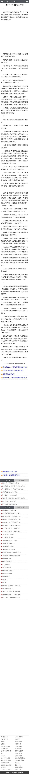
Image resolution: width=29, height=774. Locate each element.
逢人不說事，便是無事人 (9, 501)
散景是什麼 (18, 769)
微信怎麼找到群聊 (5, 746)
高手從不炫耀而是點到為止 (9, 504)
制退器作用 (18, 765)
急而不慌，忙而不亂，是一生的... (11, 585)
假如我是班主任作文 (8, 570)
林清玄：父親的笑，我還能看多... (11, 531)
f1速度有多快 (4, 748)
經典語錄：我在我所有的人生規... (11, 519)
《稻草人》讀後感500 (8, 543)
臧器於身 (17, 739)
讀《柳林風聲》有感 (8, 537)
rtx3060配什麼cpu (19, 760)
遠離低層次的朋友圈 (8, 374)
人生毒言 (4, 582)
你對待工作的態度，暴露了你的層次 (13, 370)
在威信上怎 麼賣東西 (6, 751)
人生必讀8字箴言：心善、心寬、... (12, 513)
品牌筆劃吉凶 (4, 739)
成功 (8, 156)
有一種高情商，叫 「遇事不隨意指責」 (13, 489)
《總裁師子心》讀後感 (8, 549)
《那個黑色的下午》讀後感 (9, 540)
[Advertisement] (14, 37)
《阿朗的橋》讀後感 (8, 534)
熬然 (2, 753)
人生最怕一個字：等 (8, 588)
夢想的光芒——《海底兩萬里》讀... (12, 552)
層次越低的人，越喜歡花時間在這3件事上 (15, 377)
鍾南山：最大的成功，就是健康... (11, 591)
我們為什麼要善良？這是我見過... (11, 594)
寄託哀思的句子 (6, 558)
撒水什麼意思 (18, 748)
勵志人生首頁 (5, 1)
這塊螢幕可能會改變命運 (9, 510)
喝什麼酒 (3, 767)
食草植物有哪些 (19, 767)
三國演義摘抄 (6, 576)
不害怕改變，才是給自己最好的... (11, 597)
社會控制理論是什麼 (6, 765)
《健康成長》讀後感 (8, 546)
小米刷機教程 (18, 746)
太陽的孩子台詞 (19, 737)
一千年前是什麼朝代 (6, 769)
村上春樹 (8, 268)
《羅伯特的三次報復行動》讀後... (11, 555)
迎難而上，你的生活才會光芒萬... (11, 522)
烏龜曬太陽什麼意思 (20, 758)
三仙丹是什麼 (4, 737)
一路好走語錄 (18, 741)
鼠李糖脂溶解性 (5, 762)
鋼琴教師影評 (6, 564)
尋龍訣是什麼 (18, 753)
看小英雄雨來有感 (7, 561)
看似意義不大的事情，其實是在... (11, 525)
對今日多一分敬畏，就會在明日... (11, 528)
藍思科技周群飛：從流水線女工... (11, 516)
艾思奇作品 (5, 579)
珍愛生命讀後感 (6, 567)
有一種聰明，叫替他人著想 (9, 495)
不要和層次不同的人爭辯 (10, 471)
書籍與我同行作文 (7, 573)
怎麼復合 (3, 744)
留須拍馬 (17, 762)
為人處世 (13, 1)
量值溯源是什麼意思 (6, 760)
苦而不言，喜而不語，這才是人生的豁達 (13, 498)
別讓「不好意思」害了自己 (9, 492)
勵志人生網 (20, 772)
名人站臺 (3, 755)
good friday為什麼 (5, 758)
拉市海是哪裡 (18, 755)
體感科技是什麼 (19, 751)
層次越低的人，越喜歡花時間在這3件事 (13, 486)
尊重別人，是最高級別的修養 (11, 475)
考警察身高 (18, 744)
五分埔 (2, 741)
